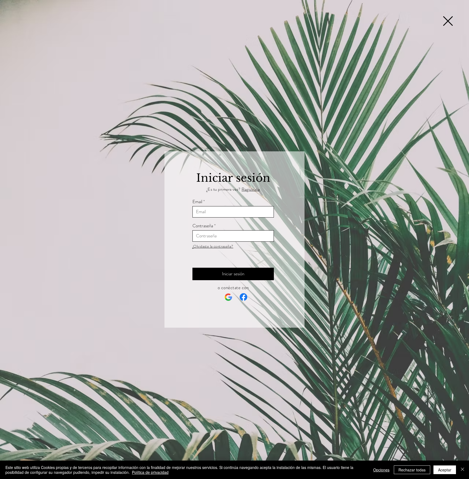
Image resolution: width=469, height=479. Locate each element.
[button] (448, 21)
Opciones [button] (381, 469)
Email (197, 201)
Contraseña (202, 225)
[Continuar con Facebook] (243, 297)
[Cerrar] (462, 470)
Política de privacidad (150, 472)
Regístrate (251, 189)
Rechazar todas (412, 469)
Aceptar (444, 469)
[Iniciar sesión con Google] (228, 297)
